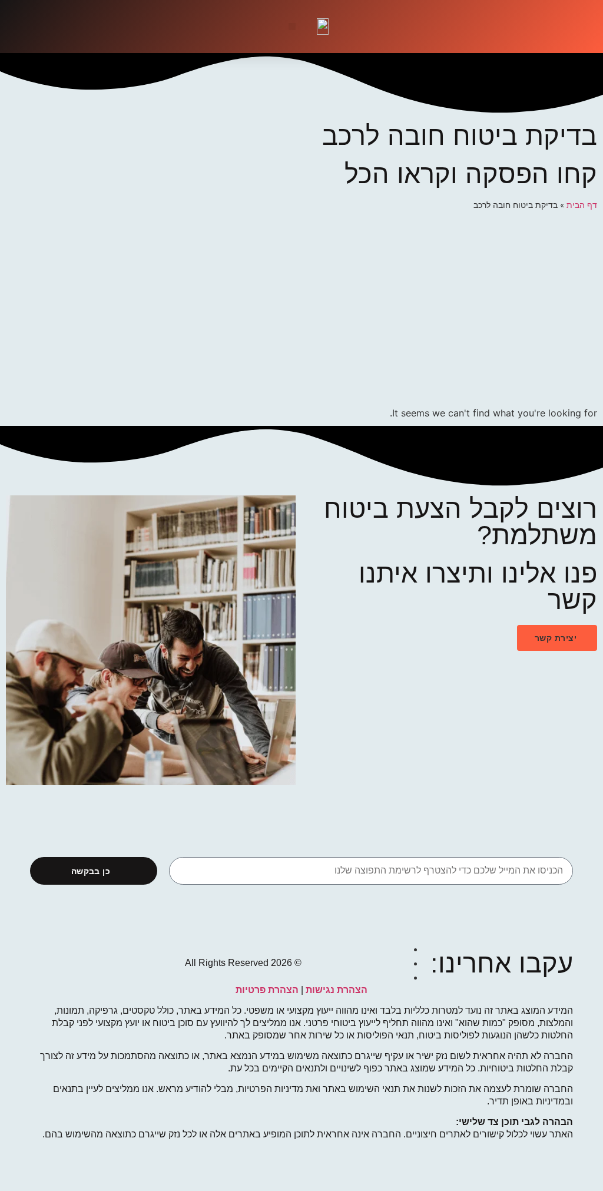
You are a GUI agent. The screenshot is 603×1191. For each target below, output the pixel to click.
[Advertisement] (301, 311)
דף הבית (581, 205)
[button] (292, 27)
